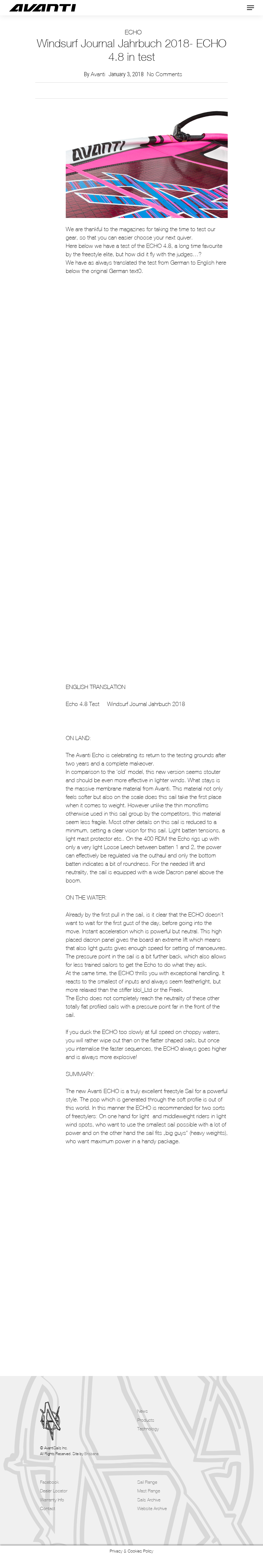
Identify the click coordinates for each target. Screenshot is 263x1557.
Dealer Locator (53, 1490)
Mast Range (148, 1490)
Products (145, 1420)
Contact (47, 1508)
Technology (148, 1428)
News (142, 1411)
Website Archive (152, 1508)
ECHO (133, 32)
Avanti (98, 74)
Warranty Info (52, 1499)
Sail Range (147, 1482)
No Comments (164, 74)
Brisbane (91, 1454)
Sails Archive (148, 1499)
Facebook (49, 1482)
